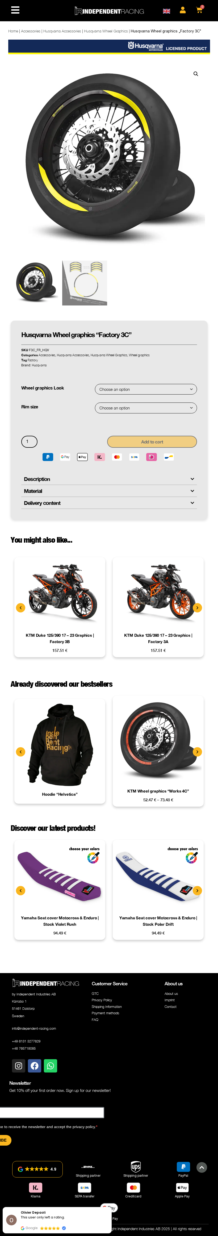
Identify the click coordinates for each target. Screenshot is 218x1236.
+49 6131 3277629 (26, 1041)
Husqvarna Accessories (62, 31)
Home (13, 31)
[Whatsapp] (50, 1065)
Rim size (29, 406)
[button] (196, 74)
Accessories (30, 31)
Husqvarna (39, 365)
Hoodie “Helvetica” (59, 794)
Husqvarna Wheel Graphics (106, 31)
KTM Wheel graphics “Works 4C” (158, 791)
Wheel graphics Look (42, 388)
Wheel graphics (139, 355)
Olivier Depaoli (33, 1212)
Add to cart (152, 442)
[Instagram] (18, 1065)
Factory (33, 360)
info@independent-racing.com (34, 1028)
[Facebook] (34, 1065)
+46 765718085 (24, 1048)
